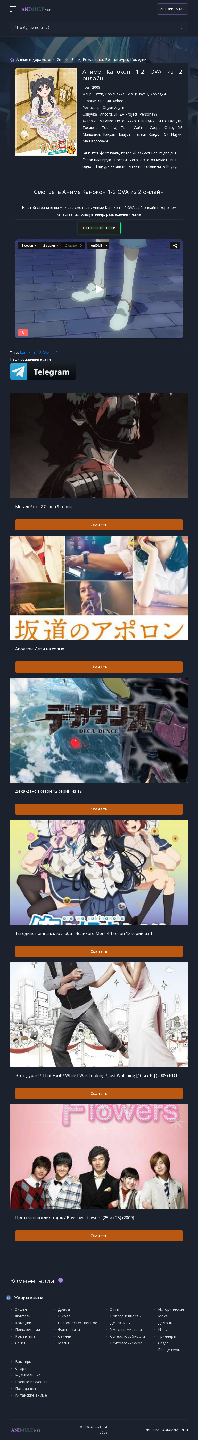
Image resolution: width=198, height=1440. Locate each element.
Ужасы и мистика (126, 1329)
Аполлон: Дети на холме (39, 649)
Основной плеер (99, 228)
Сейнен (64, 1336)
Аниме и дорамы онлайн (38, 59)
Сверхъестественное (77, 1322)
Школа (64, 1316)
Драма (64, 1309)
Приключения (27, 1329)
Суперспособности (127, 1336)
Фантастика (69, 1329)
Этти (75, 59)
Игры (163, 1329)
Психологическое (126, 1342)
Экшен (21, 1309)
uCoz (103, 1432)
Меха (163, 1316)
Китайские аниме (31, 1395)
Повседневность (125, 1316)
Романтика (93, 59)
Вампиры (23, 1361)
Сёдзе (163, 1342)
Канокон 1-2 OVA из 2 (38, 352)
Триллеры (167, 1336)
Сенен (20, 1342)
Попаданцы (25, 1388)
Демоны (165, 1322)
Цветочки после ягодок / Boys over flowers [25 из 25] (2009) (74, 1218)
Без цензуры (116, 59)
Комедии (138, 59)
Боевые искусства (31, 1381)
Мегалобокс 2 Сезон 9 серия (43, 507)
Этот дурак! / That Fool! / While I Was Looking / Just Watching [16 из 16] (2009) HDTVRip (99, 1075)
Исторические (171, 1309)
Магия (64, 1342)
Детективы (120, 1322)
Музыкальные (27, 1375)
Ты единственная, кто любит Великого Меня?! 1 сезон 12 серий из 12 (85, 933)
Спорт (21, 1368)
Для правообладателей (167, 1430)
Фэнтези (23, 1316)
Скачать (99, 524)
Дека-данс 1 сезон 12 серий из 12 (48, 791)
